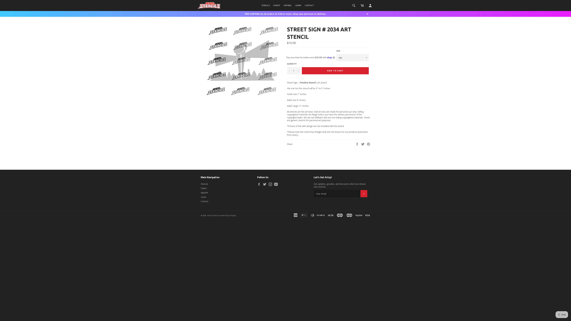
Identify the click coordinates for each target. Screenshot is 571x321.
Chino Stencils (213, 215)
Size (338, 51)
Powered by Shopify (227, 215)
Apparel (288, 5)
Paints (276, 5)
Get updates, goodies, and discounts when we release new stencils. (340, 185)
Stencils (266, 5)
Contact (309, 5)
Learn (298, 5)
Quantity (292, 64)
